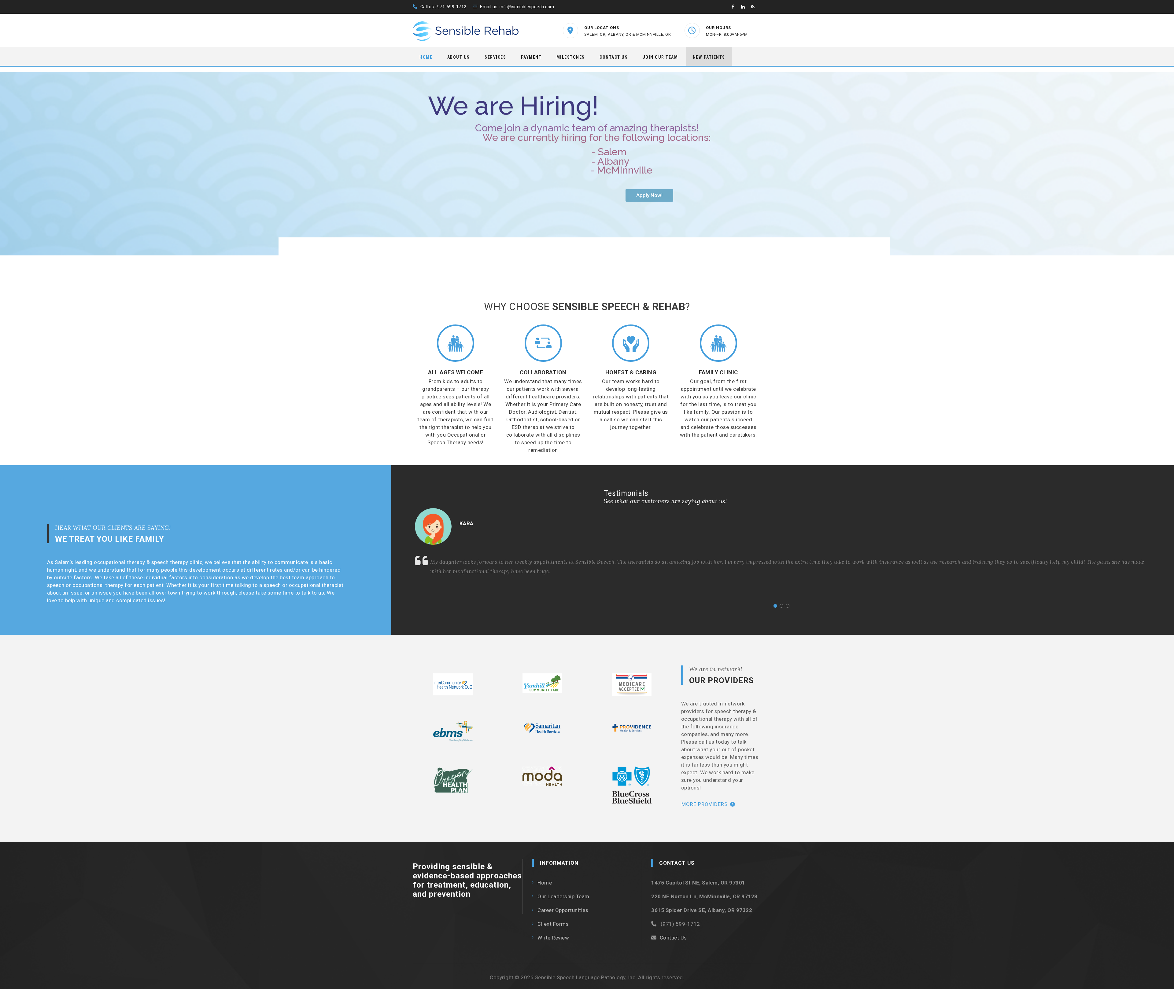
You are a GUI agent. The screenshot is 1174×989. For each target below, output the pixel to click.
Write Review (553, 938)
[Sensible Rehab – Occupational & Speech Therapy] (466, 31)
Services (495, 57)
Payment (531, 57)
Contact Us (614, 57)
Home (425, 57)
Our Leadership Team (563, 896)
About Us (458, 57)
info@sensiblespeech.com (527, 6)
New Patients (709, 57)
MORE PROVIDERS (704, 804)
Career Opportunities (562, 910)
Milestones (570, 57)
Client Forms (553, 924)
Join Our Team (660, 57)
